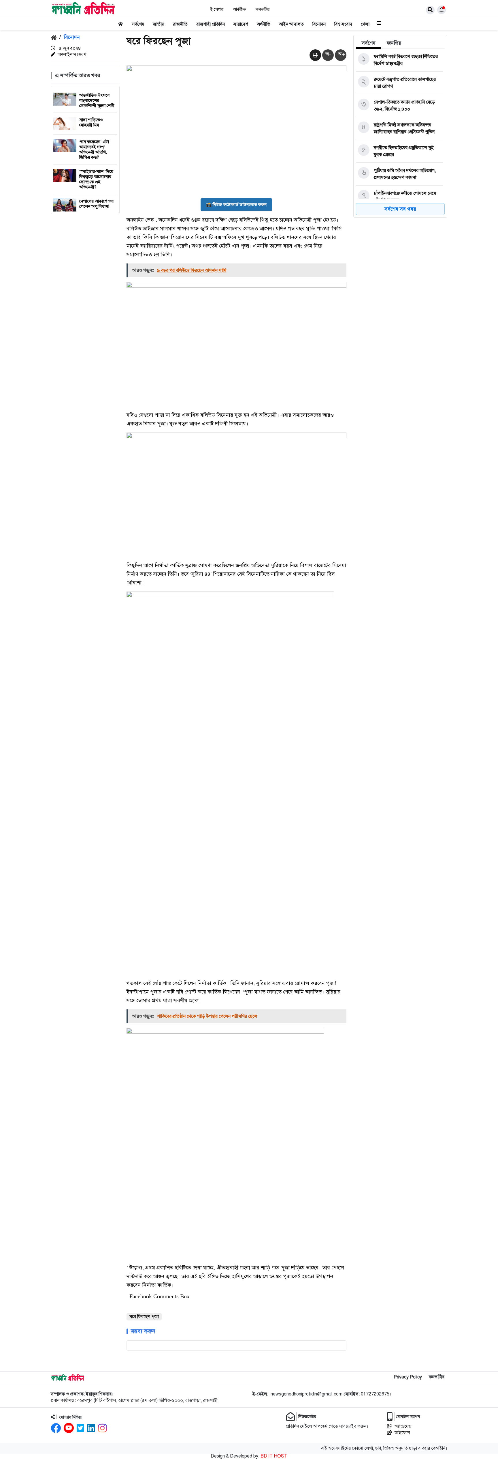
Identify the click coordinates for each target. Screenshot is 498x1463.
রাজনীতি (180, 24)
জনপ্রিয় (394, 43)
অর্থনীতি (263, 24)
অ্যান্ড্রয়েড (403, 1426)
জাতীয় (158, 24)
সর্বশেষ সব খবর (400, 209)
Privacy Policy (408, 1377)
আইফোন (402, 1433)
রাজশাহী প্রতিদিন (210, 24)
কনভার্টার (262, 9)
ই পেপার (216, 9)
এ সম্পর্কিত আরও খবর (77, 75)
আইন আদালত (291, 24)
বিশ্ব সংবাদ (343, 24)
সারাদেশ (240, 24)
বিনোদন (319, 24)
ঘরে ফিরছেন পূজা (144, 1317)
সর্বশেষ (138, 24)
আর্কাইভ (239, 9)
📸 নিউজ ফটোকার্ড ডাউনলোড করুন (236, 204)
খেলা (365, 24)
